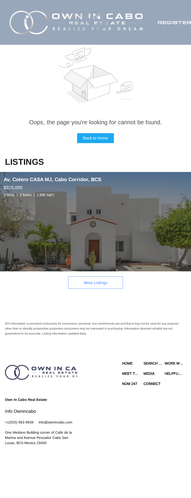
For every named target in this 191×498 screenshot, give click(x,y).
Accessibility (113, 483)
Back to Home (95, 138)
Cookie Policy (123, 478)
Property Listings (78, 483)
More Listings (95, 283)
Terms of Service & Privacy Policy (89, 478)
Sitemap (97, 483)
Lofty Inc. (28, 478)
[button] (76, 22)
